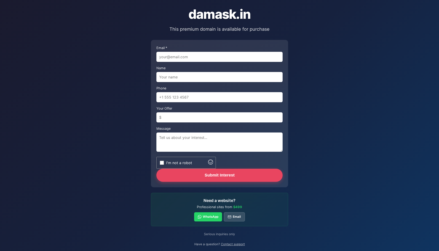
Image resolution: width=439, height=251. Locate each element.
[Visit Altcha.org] (210, 163)
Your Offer (164, 108)
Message (163, 128)
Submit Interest (220, 175)
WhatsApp (210, 216)
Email (237, 216)
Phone (161, 88)
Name (161, 68)
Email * (161, 48)
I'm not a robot (179, 162)
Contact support (233, 244)
